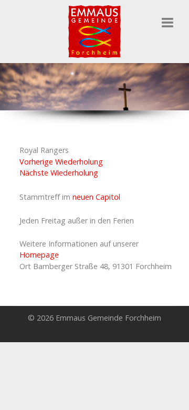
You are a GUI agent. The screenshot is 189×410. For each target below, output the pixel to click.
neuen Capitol (96, 197)
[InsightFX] (94, 31)
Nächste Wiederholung (58, 173)
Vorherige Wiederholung (61, 162)
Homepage (39, 255)
